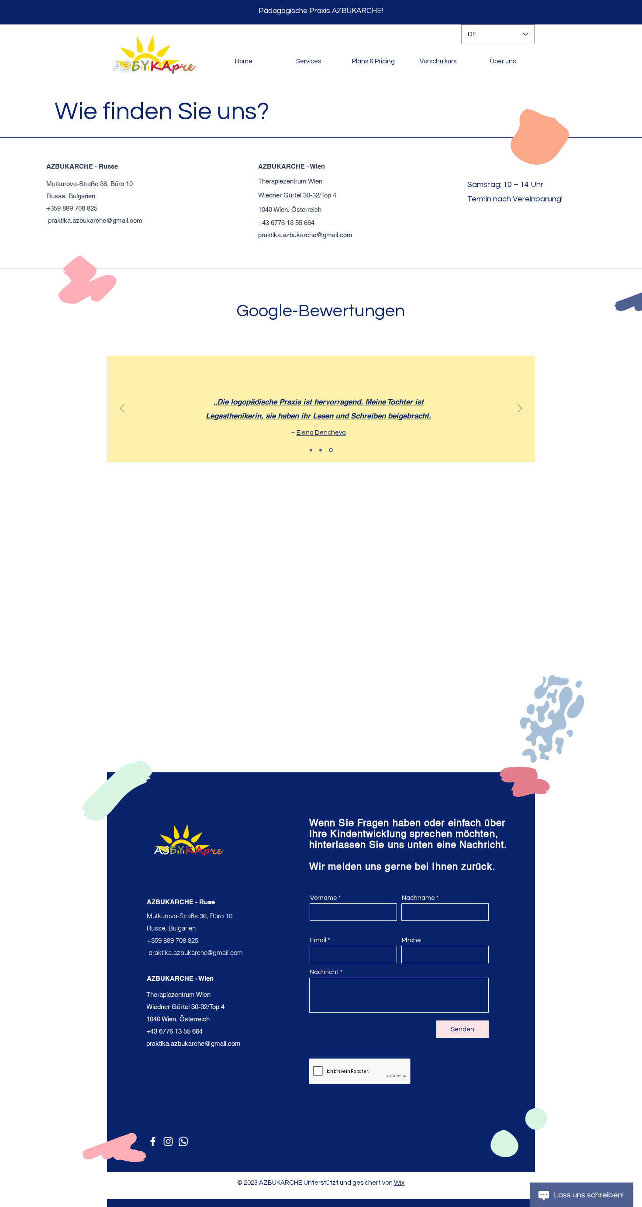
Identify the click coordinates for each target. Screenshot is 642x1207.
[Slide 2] (320, 450)
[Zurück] (122, 409)
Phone (411, 940)
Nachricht (324, 972)
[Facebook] (153, 1141)
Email (318, 940)
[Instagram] (168, 1141)
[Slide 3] (331, 450)
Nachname (418, 898)
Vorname (323, 898)
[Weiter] (520, 409)
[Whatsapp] (183, 1141)
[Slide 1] (311, 450)
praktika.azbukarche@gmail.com (95, 220)
